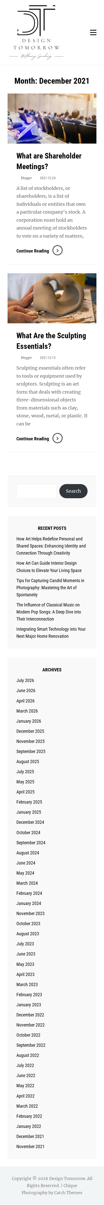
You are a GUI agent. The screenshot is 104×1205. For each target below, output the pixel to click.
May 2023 (25, 964)
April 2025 (25, 791)
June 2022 (25, 1075)
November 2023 (30, 913)
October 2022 (28, 1035)
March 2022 (27, 1106)
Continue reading (39, 251)
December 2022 (30, 1014)
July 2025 (25, 771)
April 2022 (25, 1096)
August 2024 (27, 852)
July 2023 (25, 943)
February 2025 (29, 802)
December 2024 (30, 822)
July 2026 (25, 680)
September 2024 (30, 842)
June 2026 (25, 690)
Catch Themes (68, 1192)
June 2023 (25, 954)
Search (73, 491)
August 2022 (27, 1055)
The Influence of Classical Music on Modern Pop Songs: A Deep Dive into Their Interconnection (48, 612)
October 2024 (28, 832)
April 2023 (25, 974)
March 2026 (27, 711)
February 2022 (29, 1116)
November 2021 (30, 1146)
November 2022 (30, 1025)
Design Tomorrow (67, 1178)
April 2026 (25, 700)
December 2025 (30, 731)
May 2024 (25, 873)
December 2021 (30, 1136)
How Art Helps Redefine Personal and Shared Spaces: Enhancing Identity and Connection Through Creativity (51, 546)
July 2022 (25, 1065)
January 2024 (28, 903)
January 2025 (28, 812)
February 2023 (29, 994)
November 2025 (30, 741)
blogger (26, 178)
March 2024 (27, 883)
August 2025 (27, 761)
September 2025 (30, 751)
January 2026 (28, 721)
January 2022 (28, 1126)
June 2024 (25, 863)
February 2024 (29, 893)
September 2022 (30, 1045)
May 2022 (25, 1085)
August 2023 (27, 933)
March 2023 (27, 984)
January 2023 (28, 1004)
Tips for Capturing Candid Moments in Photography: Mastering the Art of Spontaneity (50, 587)
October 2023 (28, 923)
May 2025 (25, 781)
